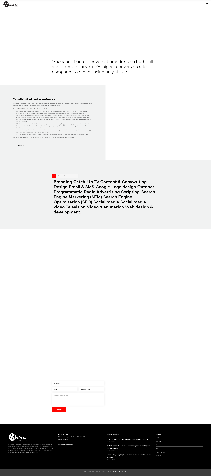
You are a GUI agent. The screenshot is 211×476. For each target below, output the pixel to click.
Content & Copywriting (124, 181)
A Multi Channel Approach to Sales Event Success (127, 439)
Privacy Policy (123, 471)
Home (157, 437)
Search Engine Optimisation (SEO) (93, 199)
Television (76, 207)
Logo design (124, 186)
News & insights (160, 452)
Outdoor (146, 186)
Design (61, 186)
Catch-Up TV (86, 181)
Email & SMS (82, 186)
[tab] (54, 176)
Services (158, 441)
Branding (63, 181)
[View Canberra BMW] (79, 272)
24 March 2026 (111, 442)
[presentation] (54, 176)
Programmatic (68, 191)
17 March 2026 (111, 460)
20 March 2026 (111, 451)
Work (157, 448)
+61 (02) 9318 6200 (63, 440)
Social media (106, 202)
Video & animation (106, 207)
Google (103, 186)
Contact (158, 456)
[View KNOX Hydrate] (27, 272)
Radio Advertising (102, 191)
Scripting (131, 191)
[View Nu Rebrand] (131, 293)
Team (157, 445)
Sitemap (115, 471)
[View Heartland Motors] (184, 293)
